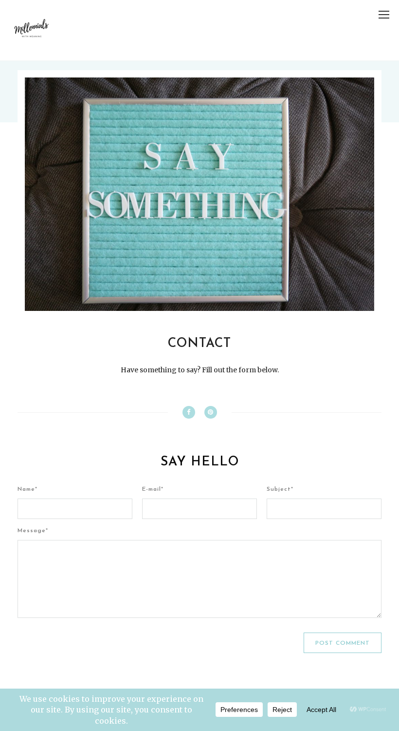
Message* (33, 531)
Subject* (280, 489)
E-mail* (152, 489)
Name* (27, 489)
